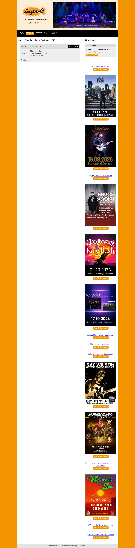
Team (46, 33)
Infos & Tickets (91, 55)
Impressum (53, 546)
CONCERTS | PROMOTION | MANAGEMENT (34, 21)
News (21, 33)
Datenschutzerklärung (69, 546)
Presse (39, 33)
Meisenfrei (90, 52)
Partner (83, 546)
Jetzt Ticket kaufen (101, 69)
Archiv (54, 33)
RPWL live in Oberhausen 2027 (84, 25)
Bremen (98, 52)
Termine (29, 33)
